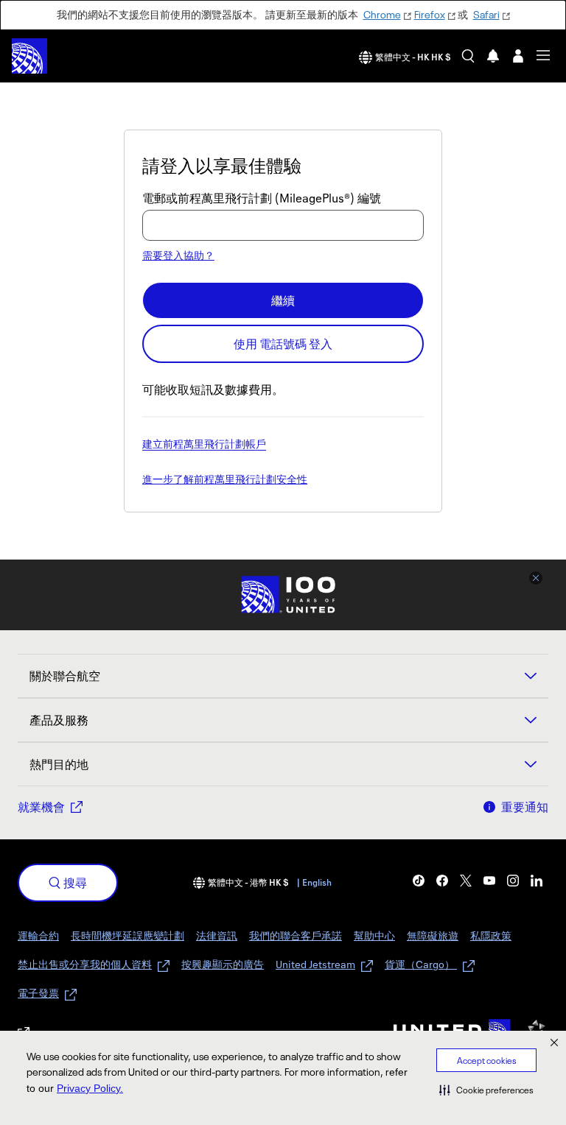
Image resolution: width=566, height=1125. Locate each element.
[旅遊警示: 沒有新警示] (493, 56)
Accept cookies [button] (487, 1060)
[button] (486, 1089)
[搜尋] (468, 56)
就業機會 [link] (41, 807)
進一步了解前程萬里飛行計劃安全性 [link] (224, 480)
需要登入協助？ (178, 255)
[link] (418, 880)
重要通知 (524, 807)
